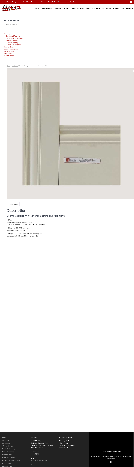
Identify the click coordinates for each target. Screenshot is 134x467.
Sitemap (33, 465)
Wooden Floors (7, 446)
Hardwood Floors (12, 40)
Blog (123, 8)
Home (37, 8)
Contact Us (6, 443)
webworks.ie (111, 458)
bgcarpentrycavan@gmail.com (68, 2)
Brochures (129, 8)
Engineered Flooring (13, 36)
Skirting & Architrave (62, 8)
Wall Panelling (107, 8)
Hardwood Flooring (8, 458)
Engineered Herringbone (14, 38)
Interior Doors (74, 8)
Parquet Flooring (8, 452)
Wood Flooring (47, 8)
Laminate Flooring (8, 449)
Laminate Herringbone (14, 45)
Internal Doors (9, 47)
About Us (116, 8)
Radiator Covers (85, 8)
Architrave (15, 66)
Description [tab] (14, 204)
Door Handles (96, 8)
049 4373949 (51, 2)
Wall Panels (8, 53)
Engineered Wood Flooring (11, 461)
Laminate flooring (12, 43)
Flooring (7, 34)
